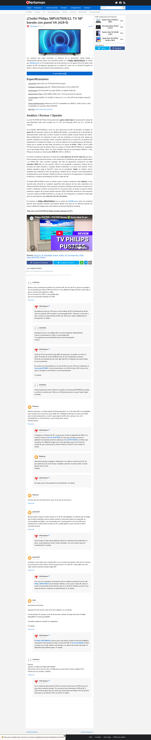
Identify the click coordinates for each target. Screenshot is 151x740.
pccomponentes (73, 255)
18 (91, 26)
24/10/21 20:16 (42, 683)
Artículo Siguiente (86, 732)
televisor (43, 257)
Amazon (37, 12)
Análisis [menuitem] (87, 8)
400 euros (37, 255)
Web (121, 21)
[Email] (90, 262)
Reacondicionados (54, 12)
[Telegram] (86, 262)
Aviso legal (107, 737)
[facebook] (120, 3)
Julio (34, 600)
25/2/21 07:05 (42, 387)
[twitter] (116, 3)
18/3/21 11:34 (42, 480)
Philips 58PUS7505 (33, 257)
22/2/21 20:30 (42, 330)
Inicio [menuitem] (29, 8)
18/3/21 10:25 (42, 458)
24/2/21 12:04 (35, 497)
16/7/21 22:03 (42, 637)
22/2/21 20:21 (42, 308)
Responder (31, 300)
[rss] (124, 3)
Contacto (98, 737)
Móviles (64, 12)
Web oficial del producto (44, 109)
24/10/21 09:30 (36, 661)
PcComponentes (94, 12)
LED (66, 255)
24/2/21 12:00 (35, 408)
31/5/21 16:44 (42, 537)
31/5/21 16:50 (35, 559)
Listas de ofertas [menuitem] (52, 8)
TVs (44, 12)
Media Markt (82, 12)
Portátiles (29, 12)
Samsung (73, 12)
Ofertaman (43, 306)
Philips (81, 255)
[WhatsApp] (82, 262)
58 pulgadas (48, 255)
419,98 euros (34, 63)
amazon (55, 255)
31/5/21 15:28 (35, 514)
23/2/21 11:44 (42, 351)
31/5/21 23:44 (42, 578)
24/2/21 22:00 (42, 432)
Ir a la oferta (58, 73)
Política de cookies (119, 737)
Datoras (35, 406)
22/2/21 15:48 (35, 284)
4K (42, 255)
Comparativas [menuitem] (76, 8)
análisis (61, 255)
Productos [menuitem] (37, 8)
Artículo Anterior (32, 732)
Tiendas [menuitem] (63, 8)
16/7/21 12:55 (35, 602)
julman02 (36, 512)
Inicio (90, 737)
